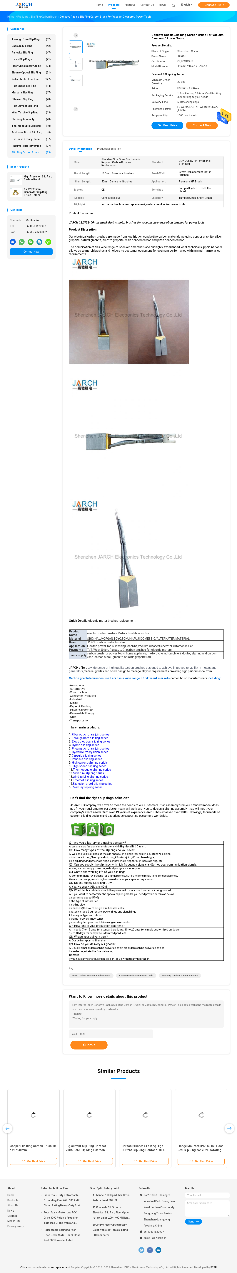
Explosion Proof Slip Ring (31, 132)
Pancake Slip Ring (31, 52)
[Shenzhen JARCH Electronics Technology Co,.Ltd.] (23, 5)
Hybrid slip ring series (85, 745)
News (10, 1210)
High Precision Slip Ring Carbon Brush (38, 178)
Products (13, 1200)
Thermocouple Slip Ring (31, 125)
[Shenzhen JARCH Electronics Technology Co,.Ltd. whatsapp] (22, 242)
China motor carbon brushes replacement (45, 1267)
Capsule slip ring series (86, 755)
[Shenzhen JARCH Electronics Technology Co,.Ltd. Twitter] (141, 1250)
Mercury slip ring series (88, 787)
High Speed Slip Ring (31, 85)
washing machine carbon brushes (180, 975)
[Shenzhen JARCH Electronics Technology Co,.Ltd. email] (13, 242)
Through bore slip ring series (89, 738)
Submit (89, 1045)
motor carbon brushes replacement (91, 975)
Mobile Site (14, 1221)
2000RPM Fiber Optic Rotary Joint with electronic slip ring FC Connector (110, 1230)
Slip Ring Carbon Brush (31, 152)
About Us (12, 1205)
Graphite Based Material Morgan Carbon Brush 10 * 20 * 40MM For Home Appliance (211, 1150)
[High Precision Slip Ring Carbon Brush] (16, 180)
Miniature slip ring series (88, 773)
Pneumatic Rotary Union (31, 145)
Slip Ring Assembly (31, 119)
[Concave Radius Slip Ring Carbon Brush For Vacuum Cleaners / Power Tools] (115, 64)
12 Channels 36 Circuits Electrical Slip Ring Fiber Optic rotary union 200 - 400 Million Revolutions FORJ (111, 1213)
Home (10, 1195)
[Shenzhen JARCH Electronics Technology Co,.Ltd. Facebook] (150, 1250)
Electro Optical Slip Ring (31, 72)
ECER (214, 1267)
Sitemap (12, 1215)
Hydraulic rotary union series (89, 752)
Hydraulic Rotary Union (31, 139)
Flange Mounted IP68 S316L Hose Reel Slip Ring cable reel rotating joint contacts (95, 1150)
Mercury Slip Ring (31, 92)
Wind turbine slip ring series (90, 776)
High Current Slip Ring (31, 105)
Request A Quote (214, 5)
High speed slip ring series (89, 766)
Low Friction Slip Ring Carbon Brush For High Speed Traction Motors (153, 1150)
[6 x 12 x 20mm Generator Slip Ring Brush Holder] (16, 192)
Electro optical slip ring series (91, 741)
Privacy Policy (15, 1226)
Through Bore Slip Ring (31, 39)
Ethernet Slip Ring (31, 99)
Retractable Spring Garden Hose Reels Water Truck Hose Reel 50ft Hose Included (62, 1235)
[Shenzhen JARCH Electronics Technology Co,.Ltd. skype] (39, 242)
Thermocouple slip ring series (92, 769)
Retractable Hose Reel (31, 79)
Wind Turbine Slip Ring (31, 112)
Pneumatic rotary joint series (90, 748)
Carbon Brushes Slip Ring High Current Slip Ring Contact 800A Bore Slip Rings (38, 1150)
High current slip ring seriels (90, 762)
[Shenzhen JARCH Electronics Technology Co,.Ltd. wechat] (31, 242)
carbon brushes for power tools (136, 975)
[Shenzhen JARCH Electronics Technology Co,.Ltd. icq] (48, 242)
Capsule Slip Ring (31, 45)
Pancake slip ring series (87, 759)
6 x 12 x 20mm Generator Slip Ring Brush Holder (35, 192)
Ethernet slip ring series (88, 780)
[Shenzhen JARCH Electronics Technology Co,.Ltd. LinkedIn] (158, 1250)
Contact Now (31, 251)
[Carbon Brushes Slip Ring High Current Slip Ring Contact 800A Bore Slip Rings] (40, 1115)
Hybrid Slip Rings (31, 59)
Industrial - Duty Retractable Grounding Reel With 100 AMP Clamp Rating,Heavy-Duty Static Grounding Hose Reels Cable (63, 1201)
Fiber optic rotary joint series (90, 734)
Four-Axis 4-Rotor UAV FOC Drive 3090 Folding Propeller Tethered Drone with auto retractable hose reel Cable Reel (61, 1218)
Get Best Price (167, 125)
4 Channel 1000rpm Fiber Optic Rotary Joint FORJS (111, 1198)
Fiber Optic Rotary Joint (31, 65)
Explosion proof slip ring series (92, 783)
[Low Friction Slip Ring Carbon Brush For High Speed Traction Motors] (156, 1115)
